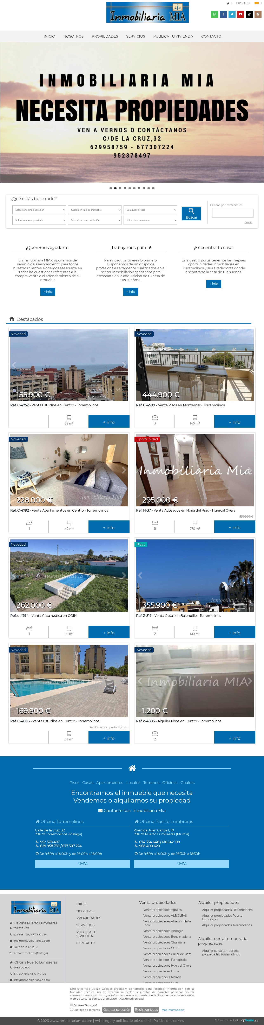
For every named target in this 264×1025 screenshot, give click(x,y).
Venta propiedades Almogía (163, 931)
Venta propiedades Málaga (162, 977)
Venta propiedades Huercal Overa (167, 965)
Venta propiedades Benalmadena (167, 937)
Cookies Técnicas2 (85, 1005)
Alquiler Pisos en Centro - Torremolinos (178, 721)
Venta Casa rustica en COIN (43, 616)
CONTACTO (211, 36)
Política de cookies (168, 1021)
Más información (173, 1009)
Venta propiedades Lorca (161, 971)
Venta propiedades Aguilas (162, 910)
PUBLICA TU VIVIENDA (173, 36)
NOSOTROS (73, 36)
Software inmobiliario (227, 1020)
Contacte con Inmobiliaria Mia (134, 810)
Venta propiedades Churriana (164, 942)
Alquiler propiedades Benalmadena (227, 910)
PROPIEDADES (105, 36)
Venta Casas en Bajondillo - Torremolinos (178, 616)
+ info (47, 292)
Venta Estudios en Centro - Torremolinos (54, 405)
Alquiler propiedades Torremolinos (227, 925)
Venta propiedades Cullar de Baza (167, 954)
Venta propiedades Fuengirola (165, 960)
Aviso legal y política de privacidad (123, 1021)
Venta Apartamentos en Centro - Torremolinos (59, 510)
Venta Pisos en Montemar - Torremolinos (180, 405)
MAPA (82, 864)
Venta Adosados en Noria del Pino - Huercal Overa (185, 510)
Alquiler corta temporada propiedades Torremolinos (221, 952)
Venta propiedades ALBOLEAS (165, 915)
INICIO (49, 36)
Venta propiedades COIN (161, 948)
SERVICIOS (135, 36)
